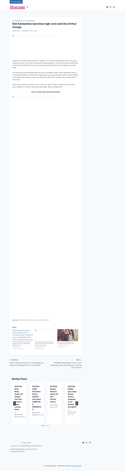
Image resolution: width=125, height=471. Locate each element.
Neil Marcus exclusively (48, 75)
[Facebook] (107, 7)
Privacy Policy (16, 2)
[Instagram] (113, 7)
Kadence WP (77, 466)
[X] (110, 7)
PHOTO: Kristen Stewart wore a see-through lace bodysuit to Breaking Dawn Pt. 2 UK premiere (26, 362)
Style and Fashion (29, 20)
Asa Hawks (37, 412)
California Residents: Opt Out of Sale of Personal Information (24, 450)
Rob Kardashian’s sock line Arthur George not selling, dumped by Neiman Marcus (21, 343)
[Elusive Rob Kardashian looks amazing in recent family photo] (67, 335)
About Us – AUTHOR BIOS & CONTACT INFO (26, 446)
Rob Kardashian (17, 20)
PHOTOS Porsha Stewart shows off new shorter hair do (54, 394)
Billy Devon (17, 30)
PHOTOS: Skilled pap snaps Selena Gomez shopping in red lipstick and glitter (72, 396)
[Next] (76, 403)
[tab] (42, 425)
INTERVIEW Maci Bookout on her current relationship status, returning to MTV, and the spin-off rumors (66, 363)
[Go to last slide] (14, 403)
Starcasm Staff (18, 414)
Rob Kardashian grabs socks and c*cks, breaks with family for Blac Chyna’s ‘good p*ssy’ (44, 343)
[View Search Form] (27, 7)
